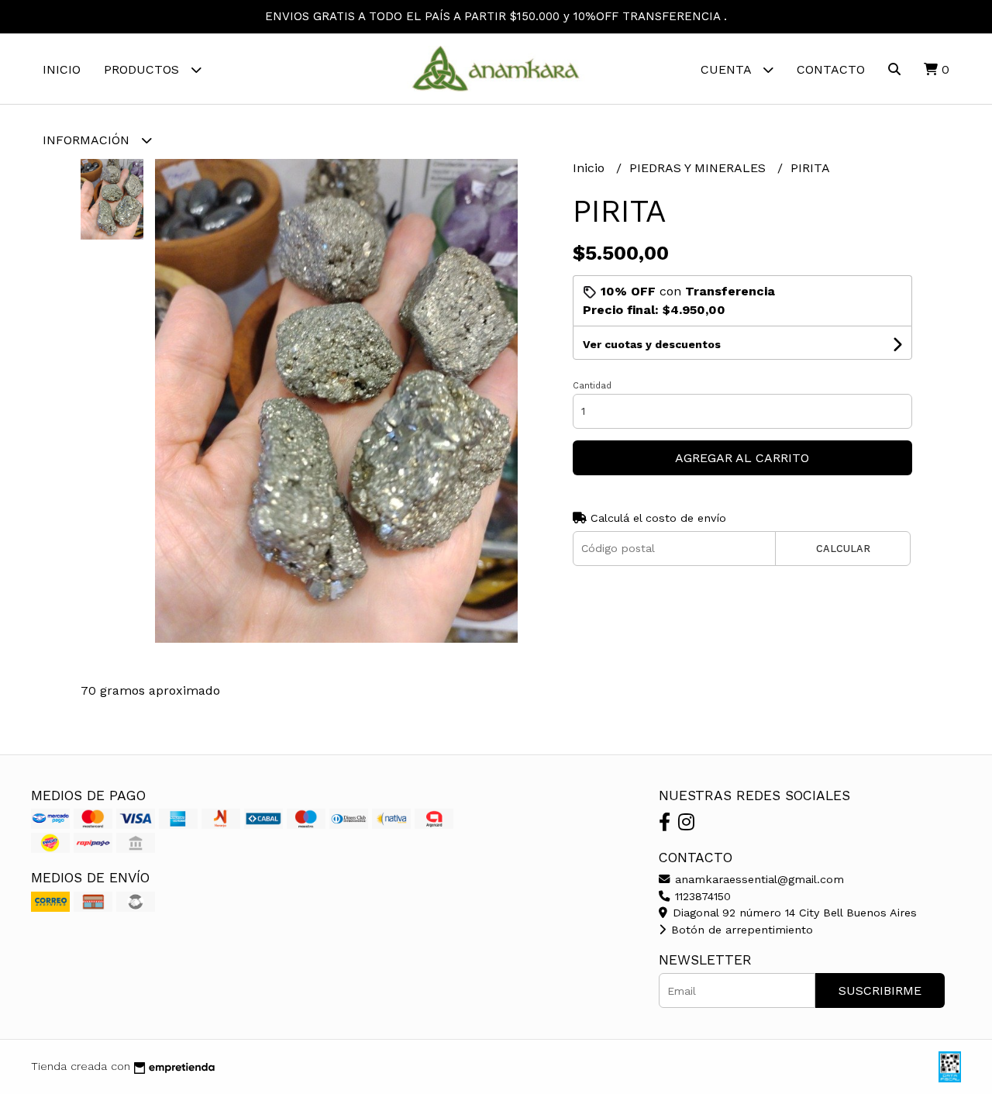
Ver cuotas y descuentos (652, 344)
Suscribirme (880, 990)
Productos (143, 69)
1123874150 (701, 896)
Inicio (62, 69)
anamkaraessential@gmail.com (757, 879)
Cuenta (728, 69)
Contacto (831, 69)
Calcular (843, 548)
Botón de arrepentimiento (740, 929)
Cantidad (592, 386)
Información (88, 140)
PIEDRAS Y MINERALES (699, 167)
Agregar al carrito (742, 457)
